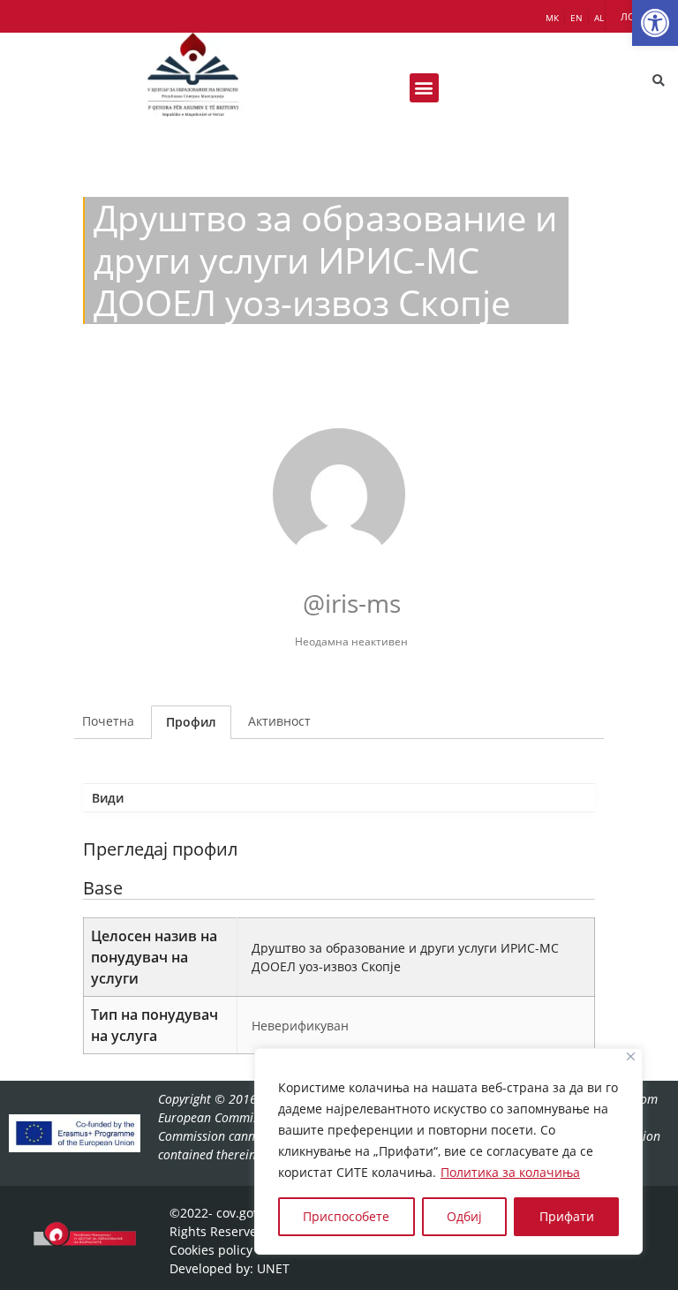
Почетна (108, 721)
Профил (191, 721)
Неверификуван (300, 1025)
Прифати (566, 1216)
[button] (655, 23)
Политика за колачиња (510, 1172)
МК (552, 17)
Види (108, 797)
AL (599, 17)
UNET (273, 1268)
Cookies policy (211, 1249)
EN (576, 17)
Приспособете (346, 1216)
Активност (279, 721)
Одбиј (464, 1216)
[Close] (631, 1056)
